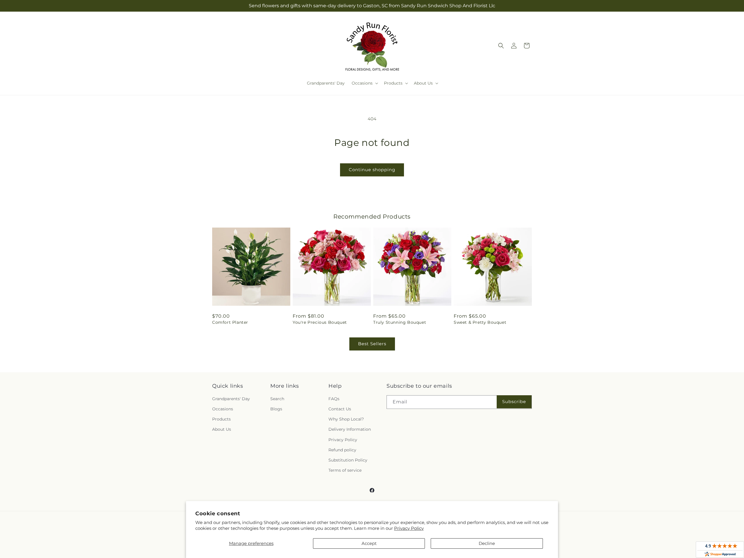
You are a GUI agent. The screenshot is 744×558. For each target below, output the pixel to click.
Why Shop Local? (346, 419)
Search (277, 398)
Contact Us (339, 409)
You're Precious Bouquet (320, 322)
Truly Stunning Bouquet (399, 322)
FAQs (333, 398)
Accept (369, 543)
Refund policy (342, 450)
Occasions (222, 409)
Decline (487, 543)
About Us (221, 429)
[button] (364, 83)
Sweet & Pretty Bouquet (480, 322)
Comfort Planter (230, 322)
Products (221, 419)
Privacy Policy (409, 528)
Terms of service (345, 470)
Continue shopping (372, 169)
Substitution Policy (347, 460)
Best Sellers (372, 343)
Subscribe (514, 401)
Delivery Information (349, 429)
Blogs (276, 409)
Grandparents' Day (231, 398)
